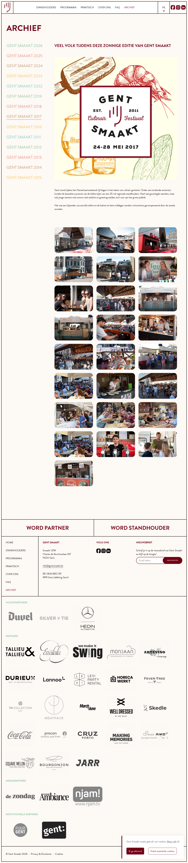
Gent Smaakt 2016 (24, 127)
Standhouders (46, 7)
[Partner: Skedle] (155, 707)
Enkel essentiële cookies (162, 851)
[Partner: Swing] (87, 652)
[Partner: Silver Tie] (54, 618)
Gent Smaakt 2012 (24, 147)
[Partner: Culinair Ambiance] (54, 796)
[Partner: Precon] (54, 735)
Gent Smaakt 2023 (24, 76)
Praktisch (87, 7)
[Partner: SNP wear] (121, 707)
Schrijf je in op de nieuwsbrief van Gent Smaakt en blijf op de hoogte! (159, 552)
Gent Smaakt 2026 (24, 46)
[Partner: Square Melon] (20, 763)
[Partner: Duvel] (20, 618)
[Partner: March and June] (87, 707)
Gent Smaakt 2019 (24, 96)
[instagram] (103, 551)
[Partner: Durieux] (20, 679)
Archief (129, 7)
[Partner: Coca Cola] (20, 735)
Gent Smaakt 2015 (24, 177)
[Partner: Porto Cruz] (87, 735)
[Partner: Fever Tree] (155, 679)
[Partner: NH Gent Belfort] (20, 707)
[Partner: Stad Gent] (20, 830)
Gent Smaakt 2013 (24, 157)
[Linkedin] (183, 7)
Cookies (59, 854)
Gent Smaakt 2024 (24, 66)
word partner (47, 528)
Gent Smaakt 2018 (24, 106)
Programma (68, 7)
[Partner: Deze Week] (20, 796)
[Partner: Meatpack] (54, 707)
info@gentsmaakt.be (53, 566)
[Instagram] (178, 7)
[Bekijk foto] (73, 240)
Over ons (104, 7)
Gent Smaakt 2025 (24, 56)
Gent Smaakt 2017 (23, 116)
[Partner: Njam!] (87, 796)
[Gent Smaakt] (7, 7)
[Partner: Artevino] (155, 652)
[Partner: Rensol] (155, 735)
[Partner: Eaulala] (54, 652)
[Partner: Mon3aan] (121, 652)
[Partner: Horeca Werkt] (121, 679)
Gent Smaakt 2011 (23, 137)
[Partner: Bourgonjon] (54, 763)
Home (9, 542)
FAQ (117, 7)
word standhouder (140, 528)
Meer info (172, 841)
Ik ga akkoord (135, 851)
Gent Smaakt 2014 (24, 167)
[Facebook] (173, 7)
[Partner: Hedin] (87, 618)
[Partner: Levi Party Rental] (87, 679)
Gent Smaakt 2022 (24, 86)
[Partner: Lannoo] (54, 679)
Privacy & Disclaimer (41, 854)
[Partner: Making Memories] (121, 735)
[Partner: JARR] (87, 763)
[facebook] (98, 551)
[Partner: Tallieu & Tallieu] (20, 652)
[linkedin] (108, 551)
